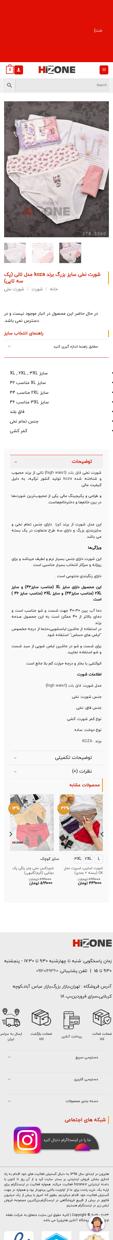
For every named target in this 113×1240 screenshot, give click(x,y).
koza (67, 478)
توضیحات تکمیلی (73, 757)
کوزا (58, 524)
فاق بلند (74, 472)
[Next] (100, 169)
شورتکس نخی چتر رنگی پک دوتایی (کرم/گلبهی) (33, 870)
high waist (55, 472)
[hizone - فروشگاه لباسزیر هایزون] (56, 70)
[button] (104, 69)
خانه (54, 289)
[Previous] (13, 169)
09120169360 (46, 971)
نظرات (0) (82, 771)
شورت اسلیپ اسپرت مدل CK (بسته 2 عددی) (83, 870)
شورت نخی (14, 289)
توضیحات (82, 461)
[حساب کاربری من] (18, 69)
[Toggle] (9, 347)
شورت (37, 289)
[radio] (99, 859)
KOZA (87, 741)
